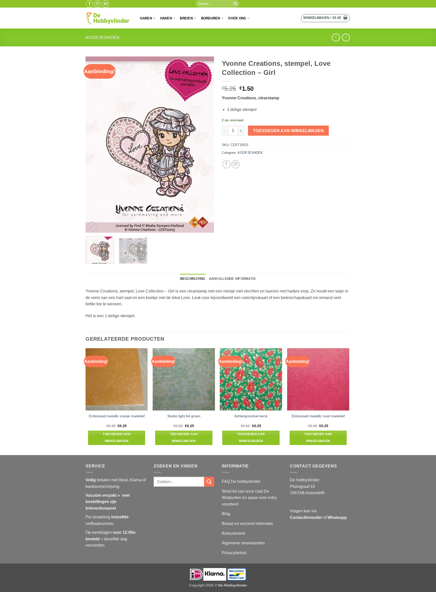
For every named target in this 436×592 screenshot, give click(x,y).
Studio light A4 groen (183, 416)
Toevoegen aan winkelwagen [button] (116, 438)
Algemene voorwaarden (243, 543)
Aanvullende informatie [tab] (232, 279)
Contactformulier (306, 517)
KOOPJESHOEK (103, 37)
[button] (325, 18)
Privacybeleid (234, 553)
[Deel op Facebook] (226, 164)
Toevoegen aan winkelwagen (288, 131)
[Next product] (336, 37)
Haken (166, 18)
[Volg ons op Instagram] (97, 3)
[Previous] (94, 144)
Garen (146, 18)
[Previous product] (346, 37)
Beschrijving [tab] (192, 279)
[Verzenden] (235, 4)
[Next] (205, 144)
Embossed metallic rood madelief (318, 416)
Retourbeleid (233, 533)
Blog (226, 514)
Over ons (237, 18)
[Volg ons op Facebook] (89, 3)
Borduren (210, 18)
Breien (186, 18)
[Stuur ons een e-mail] (105, 3)
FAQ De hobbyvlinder (241, 481)
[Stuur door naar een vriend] (235, 164)
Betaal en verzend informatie (247, 523)
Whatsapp (337, 517)
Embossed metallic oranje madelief (117, 416)
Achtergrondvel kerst (250, 416)
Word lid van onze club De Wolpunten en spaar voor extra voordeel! (249, 497)
